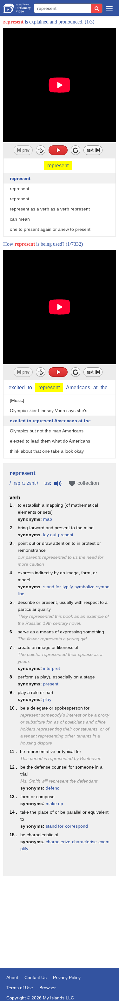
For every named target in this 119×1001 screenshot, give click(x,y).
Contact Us (35, 977)
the (104, 387)
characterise (84, 841)
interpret (51, 668)
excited (17, 387)
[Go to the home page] (17, 8)
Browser (47, 987)
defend (53, 788)
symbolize (85, 586)
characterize (58, 841)
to (30, 387)
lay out (49, 534)
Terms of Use (19, 987)
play (47, 699)
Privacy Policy (67, 977)
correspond (76, 826)
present (65, 534)
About (12, 977)
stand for (52, 586)
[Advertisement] (59, 912)
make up (54, 803)
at (95, 387)
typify (68, 586)
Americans (78, 387)
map (47, 519)
